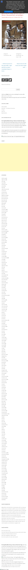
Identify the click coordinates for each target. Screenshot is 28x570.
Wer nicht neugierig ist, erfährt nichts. (9, 535)
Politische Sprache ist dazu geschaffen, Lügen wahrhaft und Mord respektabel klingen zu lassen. (7, 67)
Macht (3, 351)
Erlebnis (3, 239)
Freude (3, 256)
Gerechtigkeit (4, 275)
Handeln (3, 290)
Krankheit (3, 324)
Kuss (2, 335)
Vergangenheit (4, 459)
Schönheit (3, 410)
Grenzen (3, 289)
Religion (3, 402)
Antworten (4, 184)
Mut (2, 363)
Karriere (3, 315)
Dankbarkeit (4, 211)
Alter (2, 181)
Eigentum (3, 222)
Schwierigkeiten (5, 413)
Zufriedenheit (4, 491)
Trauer (3, 440)
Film (2, 250)
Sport (3, 421)
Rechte (3, 396)
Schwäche (3, 412)
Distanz (3, 215)
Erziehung (3, 242)
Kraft (2, 323)
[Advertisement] (14, 157)
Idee (2, 303)
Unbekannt (4, 446)
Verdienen (4, 457)
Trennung (3, 443)
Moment (3, 359)
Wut (2, 485)
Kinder (3, 317)
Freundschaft (6, 55)
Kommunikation (5, 320)
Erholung (3, 236)
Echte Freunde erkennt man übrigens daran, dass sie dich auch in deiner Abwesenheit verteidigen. (13, 13)
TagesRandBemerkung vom (12, 17)
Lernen (3, 345)
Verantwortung (4, 454)
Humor (3, 301)
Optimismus (4, 371)
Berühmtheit (4, 197)
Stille (2, 429)
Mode (3, 357)
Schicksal (3, 407)
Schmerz (3, 409)
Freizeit (3, 254)
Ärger (3, 187)
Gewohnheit (4, 282)
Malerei (3, 353)
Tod (2, 437)
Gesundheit (4, 279)
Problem (3, 390)
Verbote (3, 456)
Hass (2, 292)
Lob (2, 348)
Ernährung (4, 240)
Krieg (3, 328)
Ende (3, 228)
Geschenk (3, 276)
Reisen (3, 401)
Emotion (3, 226)
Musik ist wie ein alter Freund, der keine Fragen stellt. (20, 65)
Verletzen (3, 465)
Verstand (3, 470)
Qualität (3, 392)
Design (3, 214)
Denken (3, 212)
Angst (3, 182)
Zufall (3, 490)
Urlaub (3, 449)
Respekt (3, 404)
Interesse (3, 310)
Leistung (3, 343)
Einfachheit (4, 223)
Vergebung (4, 460)
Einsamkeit (4, 225)
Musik (3, 362)
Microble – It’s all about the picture (8, 108)
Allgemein (3, 179)
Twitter (10, 80)
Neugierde (4, 370)
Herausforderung (5, 295)
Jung (2, 312)
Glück (3, 285)
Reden (3, 398)
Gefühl (3, 264)
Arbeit (3, 186)
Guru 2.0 (3, 111)
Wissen (3, 482)
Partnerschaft (4, 376)
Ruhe (3, 406)
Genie (3, 273)
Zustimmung (4, 496)
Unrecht (3, 448)
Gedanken (4, 262)
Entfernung (4, 229)
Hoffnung (3, 300)
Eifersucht (3, 220)
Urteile (3, 451)
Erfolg (3, 234)
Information (4, 306)
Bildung (3, 203)
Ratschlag (3, 395)
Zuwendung (4, 498)
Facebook (3, 80)
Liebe (3, 346)
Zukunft (3, 495)
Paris (2, 374)
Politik (3, 387)
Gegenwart (4, 265)
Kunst (3, 334)
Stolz (2, 431)
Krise (2, 331)
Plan (2, 384)
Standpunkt (4, 424)
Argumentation (4, 189)
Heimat (3, 293)
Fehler (3, 245)
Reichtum (3, 399)
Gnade (3, 287)
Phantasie (3, 382)
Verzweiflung (4, 473)
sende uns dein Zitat (8, 95)
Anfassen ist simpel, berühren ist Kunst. (9, 533)
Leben (3, 340)
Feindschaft (4, 248)
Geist (3, 267)
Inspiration (4, 309)
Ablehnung (4, 178)
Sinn (2, 418)
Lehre (3, 342)
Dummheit (4, 217)
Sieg (2, 417)
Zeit (2, 487)
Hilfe (10, 55)
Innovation (4, 307)
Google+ (6, 80)
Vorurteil (3, 476)
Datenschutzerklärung (18, 11)
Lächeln (3, 337)
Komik (3, 318)
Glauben (3, 284)
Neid (2, 368)
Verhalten (3, 463)
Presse (3, 388)
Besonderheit (4, 198)
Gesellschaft (4, 278)
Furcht (3, 261)
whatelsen (4, 516)
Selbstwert (4, 415)
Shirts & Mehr (4, 106)
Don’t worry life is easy (6, 530)
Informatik (4, 304)
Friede (3, 259)
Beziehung (4, 201)
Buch (3, 206)
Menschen (4, 354)
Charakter (3, 209)
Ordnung (3, 373)
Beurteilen (4, 200)
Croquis (3, 109)
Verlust (3, 466)
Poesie (3, 385)
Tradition (3, 438)
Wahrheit (3, 477)
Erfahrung (3, 232)
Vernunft (3, 468)
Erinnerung (4, 237)
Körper (3, 321)
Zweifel (3, 499)
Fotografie (4, 251)
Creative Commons (14, 565)
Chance (3, 207)
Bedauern (3, 193)
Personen (3, 379)
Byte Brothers (4, 113)
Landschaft (4, 339)
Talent (3, 434)
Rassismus (4, 393)
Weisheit (3, 479)
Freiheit (3, 253)
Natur (3, 367)
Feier (2, 246)
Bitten (3, 204)
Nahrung (3, 365)
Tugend (3, 445)
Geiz (2, 268)
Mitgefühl (3, 356)
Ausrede (3, 190)
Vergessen (4, 462)
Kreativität (4, 326)
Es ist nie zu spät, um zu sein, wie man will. (10, 536)
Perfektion (4, 378)
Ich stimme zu (8, 11)
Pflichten (3, 381)
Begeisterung (4, 195)
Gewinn (3, 281)
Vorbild (3, 474)
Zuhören (3, 493)
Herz (2, 296)
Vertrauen (3, 471)
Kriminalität (4, 329)
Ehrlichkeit (4, 218)
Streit (3, 432)
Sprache (3, 423)
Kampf (3, 314)
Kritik (3, 332)
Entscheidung (4, 231)
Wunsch (3, 484)
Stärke (3, 426)
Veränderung (4, 452)
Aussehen (3, 192)
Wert (2, 480)
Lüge (2, 349)
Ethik (3, 243)
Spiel (2, 420)
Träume (3, 441)
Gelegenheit (4, 271)
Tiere (2, 435)
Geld (2, 270)
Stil (2, 427)
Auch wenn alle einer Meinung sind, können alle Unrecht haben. (14, 532)
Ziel (2, 488)
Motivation (4, 360)
